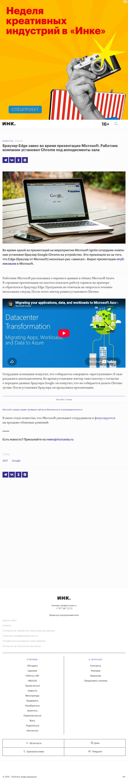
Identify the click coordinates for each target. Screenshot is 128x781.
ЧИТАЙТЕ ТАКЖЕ (64, 400)
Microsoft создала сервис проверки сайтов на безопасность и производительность (42, 410)
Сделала (32, 671)
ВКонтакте (35, 743)
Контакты (95, 666)
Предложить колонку (95, 681)
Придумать (32, 701)
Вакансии (95, 676)
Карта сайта (9, 620)
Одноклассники (35, 752)
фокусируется (104, 418)
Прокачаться (32, 686)
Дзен (97, 743)
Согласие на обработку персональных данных (28, 631)
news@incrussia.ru (60, 439)
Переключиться (32, 716)
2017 (5, 461)
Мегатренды (32, 696)
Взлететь (32, 711)
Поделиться (32, 726)
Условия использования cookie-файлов (24, 641)
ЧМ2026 (32, 681)
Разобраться (32, 706)
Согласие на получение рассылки (21, 646)
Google (16, 461)
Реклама (95, 671)
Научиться (32, 731)
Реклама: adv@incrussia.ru (64, 606)
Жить (32, 721)
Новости (7, 141)
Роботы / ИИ (32, 676)
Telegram (96, 752)
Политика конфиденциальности (20, 636)
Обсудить (32, 666)
